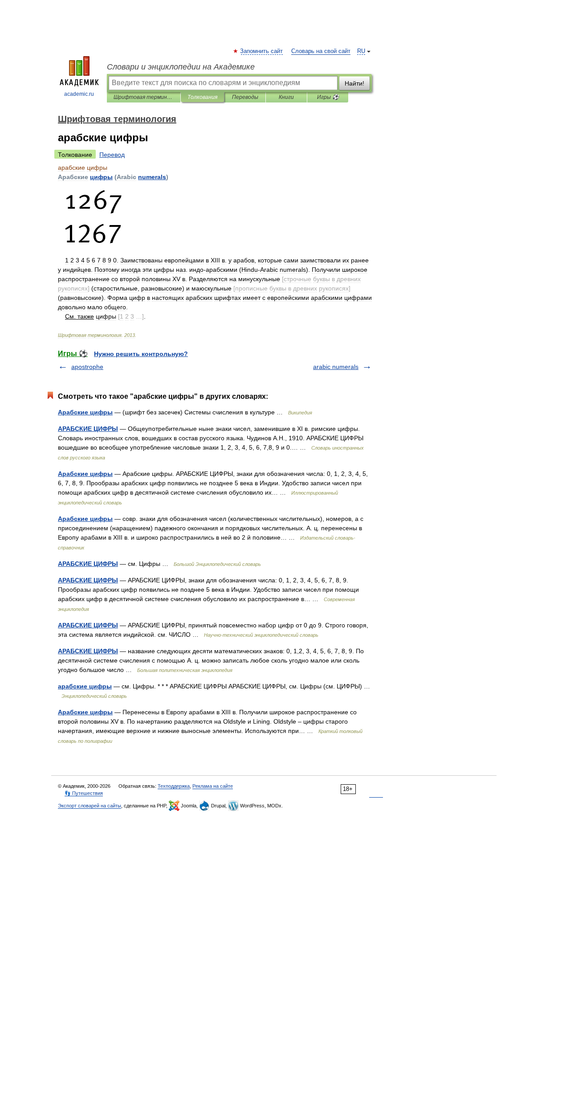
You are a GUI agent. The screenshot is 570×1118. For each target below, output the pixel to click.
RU (361, 51)
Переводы (245, 97)
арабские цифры (85, 686)
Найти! (354, 83)
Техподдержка (174, 786)
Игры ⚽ (328, 97)
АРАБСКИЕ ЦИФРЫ (88, 428)
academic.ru (79, 94)
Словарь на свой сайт (320, 51)
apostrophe (87, 366)
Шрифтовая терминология (144, 97)
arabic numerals (335, 366)
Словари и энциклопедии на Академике (181, 66)
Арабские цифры (85, 412)
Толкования (202, 97)
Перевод (112, 154)
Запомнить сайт (262, 51)
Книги (286, 97)
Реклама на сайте (212, 786)
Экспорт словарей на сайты (89, 805)
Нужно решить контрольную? (141, 353)
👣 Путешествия (84, 793)
